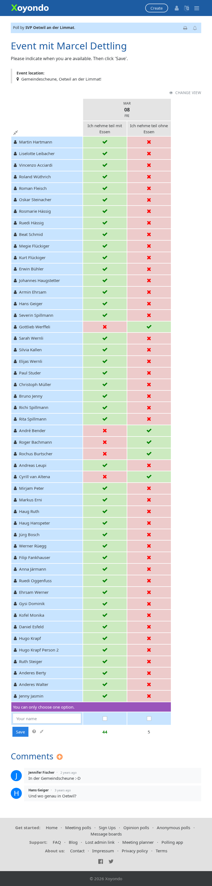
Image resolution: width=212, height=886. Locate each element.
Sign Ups (107, 827)
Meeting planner (138, 842)
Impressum (103, 850)
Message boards (106, 834)
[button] (157, 8)
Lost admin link (100, 842)
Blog (73, 842)
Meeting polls (78, 827)
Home (51, 827)
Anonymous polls (173, 827)
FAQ (57, 842)
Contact (77, 850)
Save (20, 732)
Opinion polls (136, 827)
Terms (161, 850)
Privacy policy (135, 850)
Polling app (172, 842)
